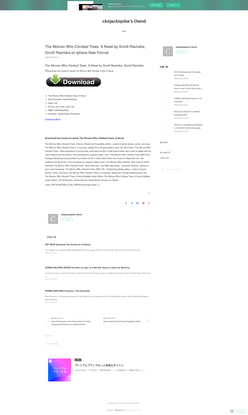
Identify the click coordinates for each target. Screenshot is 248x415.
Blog (124, 31)
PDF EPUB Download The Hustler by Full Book (68, 244)
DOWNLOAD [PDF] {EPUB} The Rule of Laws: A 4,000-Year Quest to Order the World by (87, 267)
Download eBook (52, 119)
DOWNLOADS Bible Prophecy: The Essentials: (67, 290)
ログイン (173, 5)
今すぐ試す (156, 5)
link (98, 184)
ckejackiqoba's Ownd (124, 21)
